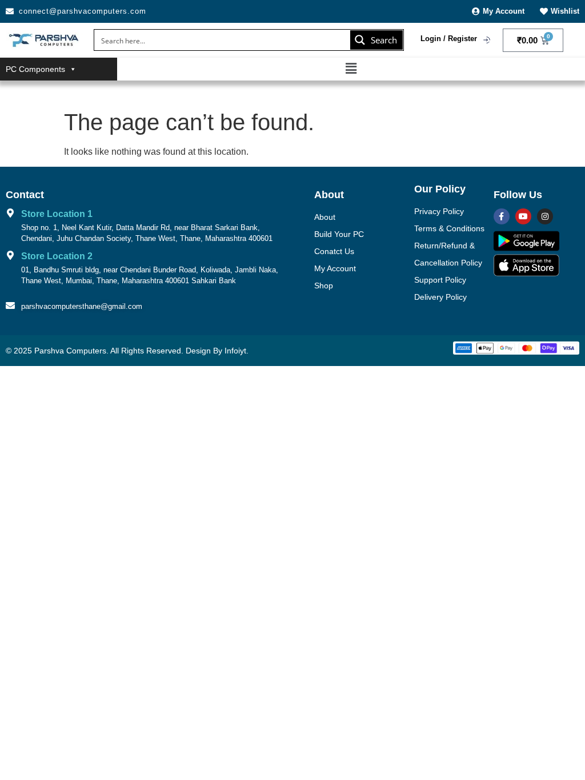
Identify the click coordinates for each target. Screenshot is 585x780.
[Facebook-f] (502, 216)
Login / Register (448, 38)
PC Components (35, 69)
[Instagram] (545, 216)
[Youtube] (523, 216)
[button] (350, 68)
